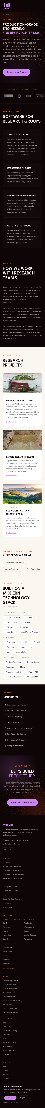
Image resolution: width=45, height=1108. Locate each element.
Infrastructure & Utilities (15, 740)
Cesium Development (10, 1012)
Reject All (23, 1098)
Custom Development (12, 569)
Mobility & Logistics (30, 935)
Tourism (6, 931)
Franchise (6, 927)
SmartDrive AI (7, 907)
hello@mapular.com (12, 844)
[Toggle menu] (40, 6)
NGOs (5, 956)
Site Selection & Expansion (12, 867)
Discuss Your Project (16, 72)
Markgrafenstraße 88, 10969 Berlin (17, 840)
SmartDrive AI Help (9, 1050)
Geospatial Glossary (10, 1031)
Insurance (6, 960)
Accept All (10, 1098)
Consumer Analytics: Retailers (13, 874)
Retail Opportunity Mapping (12, 878)
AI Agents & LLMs (9, 993)
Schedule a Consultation (22, 802)
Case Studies (7, 1027)
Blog (4, 1023)
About (5, 1067)
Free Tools (6, 1035)
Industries (9, 14)
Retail (5, 923)
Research (6, 964)
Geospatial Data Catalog (11, 899)
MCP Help (6, 1054)
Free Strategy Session (10, 981)
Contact (6, 1071)
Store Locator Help (9, 1043)
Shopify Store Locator (10, 887)
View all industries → (9, 968)
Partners (6, 1075)
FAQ (4, 1039)
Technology (7, 935)
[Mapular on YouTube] (11, 849)
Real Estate (28, 923)
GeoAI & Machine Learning (14, 562)
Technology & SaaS (14, 722)
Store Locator (8, 883)
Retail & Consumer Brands (16, 705)
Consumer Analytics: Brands (13, 870)
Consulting (6, 939)
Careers (6, 1078)
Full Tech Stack (11, 607)
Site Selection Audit (10, 985)
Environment (7, 948)
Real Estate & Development (16, 734)
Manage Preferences (12, 1102)
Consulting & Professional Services (19, 728)
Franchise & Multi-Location (16, 711)
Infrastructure (29, 927)
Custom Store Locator (10, 891)
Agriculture (28, 939)
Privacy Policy (22, 1092)
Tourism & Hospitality (14, 717)
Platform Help (7, 1046)
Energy (26, 931)
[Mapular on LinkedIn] (5, 849)
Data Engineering (33, 569)
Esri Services (7, 1004)
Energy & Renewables (15, 746)
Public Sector (7, 952)
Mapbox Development (10, 1008)
